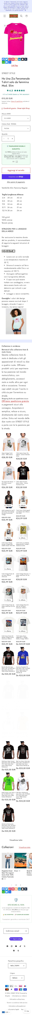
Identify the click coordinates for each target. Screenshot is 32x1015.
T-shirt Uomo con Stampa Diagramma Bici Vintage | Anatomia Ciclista (22, 544)
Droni (16, 871)
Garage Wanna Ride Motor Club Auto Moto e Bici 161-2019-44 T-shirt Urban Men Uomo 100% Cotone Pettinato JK (23, 703)
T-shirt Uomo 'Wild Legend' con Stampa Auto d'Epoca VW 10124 (23, 512)
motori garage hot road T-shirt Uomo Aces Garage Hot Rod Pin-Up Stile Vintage (8, 512)
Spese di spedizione (16, 101)
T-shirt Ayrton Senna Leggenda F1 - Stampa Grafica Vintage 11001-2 (22, 637)
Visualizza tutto (16, 840)
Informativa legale (13, 1009)
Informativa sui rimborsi (19, 996)
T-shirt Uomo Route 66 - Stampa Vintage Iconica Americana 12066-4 (8, 637)
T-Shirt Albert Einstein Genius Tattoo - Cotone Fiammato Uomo (22, 483)
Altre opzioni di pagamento (16, 182)
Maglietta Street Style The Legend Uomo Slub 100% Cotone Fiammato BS (8, 875)
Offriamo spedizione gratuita (15, 401)
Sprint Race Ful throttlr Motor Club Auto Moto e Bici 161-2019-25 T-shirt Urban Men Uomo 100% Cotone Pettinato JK (22, 735)
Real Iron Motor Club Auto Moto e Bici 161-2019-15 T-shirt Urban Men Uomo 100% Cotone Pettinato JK (23, 763)
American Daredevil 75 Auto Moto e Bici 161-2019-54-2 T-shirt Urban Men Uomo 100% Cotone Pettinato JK (23, 669)
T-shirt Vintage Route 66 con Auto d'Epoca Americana (8, 575)
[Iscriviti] (25, 931)
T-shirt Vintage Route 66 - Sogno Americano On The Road (8, 606)
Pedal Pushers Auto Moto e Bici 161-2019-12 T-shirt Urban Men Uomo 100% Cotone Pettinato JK (9, 795)
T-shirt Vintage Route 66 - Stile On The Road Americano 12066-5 (22, 606)
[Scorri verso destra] (20, 885)
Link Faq (14, 65)
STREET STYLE (15, 993)
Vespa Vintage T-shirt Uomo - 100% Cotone (7, 454)
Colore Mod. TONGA (9, 124)
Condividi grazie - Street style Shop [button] (17, 108)
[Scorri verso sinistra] (11, 885)
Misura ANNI (6, 114)
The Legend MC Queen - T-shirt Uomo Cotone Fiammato (8, 483)
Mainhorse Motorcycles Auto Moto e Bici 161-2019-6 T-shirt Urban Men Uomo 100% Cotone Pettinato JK (9, 826)
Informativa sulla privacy (17, 999)
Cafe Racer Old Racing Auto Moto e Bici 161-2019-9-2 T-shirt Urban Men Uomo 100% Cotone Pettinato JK (23, 795)
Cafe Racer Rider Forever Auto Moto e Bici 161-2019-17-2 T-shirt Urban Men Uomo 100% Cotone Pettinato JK (9, 764)
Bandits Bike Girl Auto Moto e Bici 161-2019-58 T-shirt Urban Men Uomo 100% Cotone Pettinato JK (9, 669)
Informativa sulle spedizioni (17, 1006)
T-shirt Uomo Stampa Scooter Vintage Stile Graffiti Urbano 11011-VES (8, 544)
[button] (4, 15)
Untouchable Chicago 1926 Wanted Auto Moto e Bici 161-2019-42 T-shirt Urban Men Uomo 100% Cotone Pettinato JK (9, 735)
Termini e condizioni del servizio (17, 1003)
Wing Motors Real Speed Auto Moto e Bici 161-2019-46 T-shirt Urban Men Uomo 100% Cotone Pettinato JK (9, 703)
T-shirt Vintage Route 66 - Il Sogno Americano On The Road (23, 575)
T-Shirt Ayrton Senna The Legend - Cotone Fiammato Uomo (23, 455)
